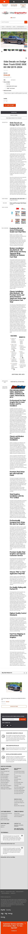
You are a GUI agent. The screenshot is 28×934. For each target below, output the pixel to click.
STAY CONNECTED (6, 722)
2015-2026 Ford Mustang (19, 791)
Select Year (8, 26)
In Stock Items (14, 5)
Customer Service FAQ (10, 891)
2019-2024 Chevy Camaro (19, 771)
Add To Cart (10, 105)
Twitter (7, 725)
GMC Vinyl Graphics (4, 779)
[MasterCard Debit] (3, 916)
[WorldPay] (8, 909)
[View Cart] (23, 1)
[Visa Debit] (6, 913)
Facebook (4, 725)
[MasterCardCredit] (10, 913)
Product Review (13, 115)
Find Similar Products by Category (14, 118)
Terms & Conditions (18, 816)
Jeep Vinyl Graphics (5, 782)
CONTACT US (17, 823)
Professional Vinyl (23, 6)
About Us (2, 827)
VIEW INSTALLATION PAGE (17, 381)
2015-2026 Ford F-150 (18, 793)
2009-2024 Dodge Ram (18, 788)
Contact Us (3, 825)
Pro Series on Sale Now (18, 801)
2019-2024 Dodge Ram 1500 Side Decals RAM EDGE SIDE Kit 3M (13, 699)
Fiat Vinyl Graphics (4, 777)
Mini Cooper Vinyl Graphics (6, 785)
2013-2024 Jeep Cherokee (19, 790)
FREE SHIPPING (5, 5)
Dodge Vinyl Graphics (5, 774)
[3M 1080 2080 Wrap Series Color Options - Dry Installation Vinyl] (12, 220)
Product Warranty (4, 818)
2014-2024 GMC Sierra (18, 782)
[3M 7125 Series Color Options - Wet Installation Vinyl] (12, 212)
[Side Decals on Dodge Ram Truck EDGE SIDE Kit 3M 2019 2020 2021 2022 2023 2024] (5, 50)
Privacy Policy (17, 813)
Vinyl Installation (4, 816)
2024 (14, 26)
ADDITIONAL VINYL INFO (18, 374)
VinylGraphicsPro (7, 896)
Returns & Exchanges (5, 819)
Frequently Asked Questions (6, 813)
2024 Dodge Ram (20, 26)
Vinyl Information (4, 815)
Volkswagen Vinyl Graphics (6, 788)
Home (3, 26)
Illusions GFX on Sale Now (19, 805)
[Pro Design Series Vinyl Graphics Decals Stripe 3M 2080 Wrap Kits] (18, 387)
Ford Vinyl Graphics (4, 776)
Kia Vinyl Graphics (4, 784)
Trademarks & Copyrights (19, 815)
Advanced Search (19, 891)
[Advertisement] (14, 874)
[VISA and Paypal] (3, 909)
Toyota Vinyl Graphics (5, 787)
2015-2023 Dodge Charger (19, 787)
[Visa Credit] (3, 913)
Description (14, 112)
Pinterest (10, 725)
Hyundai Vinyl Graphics (5, 780)
